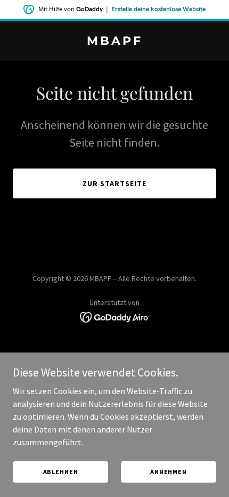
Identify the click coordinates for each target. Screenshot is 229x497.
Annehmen (168, 472)
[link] (114, 41)
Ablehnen (60, 472)
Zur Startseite (114, 183)
